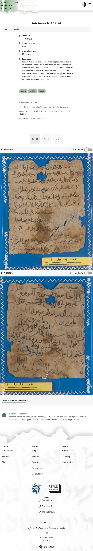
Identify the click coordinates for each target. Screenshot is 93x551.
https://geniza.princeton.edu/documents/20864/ (40, 420)
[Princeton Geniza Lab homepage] (38, 488)
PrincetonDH (48, 506)
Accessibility (46, 523)
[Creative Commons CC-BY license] (46, 533)
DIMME (23, 91)
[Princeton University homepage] (46, 547)
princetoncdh (48, 512)
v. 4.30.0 (46, 540)
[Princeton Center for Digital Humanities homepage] (54, 488)
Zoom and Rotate (76, 150)
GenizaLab (47, 500)
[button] (9, 6)
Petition (32, 91)
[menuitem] (7, 450)
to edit (41, 91)
